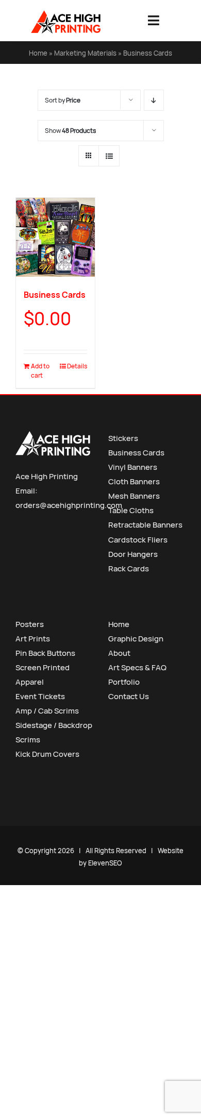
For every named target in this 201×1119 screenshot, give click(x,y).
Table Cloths (131, 510)
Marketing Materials (85, 53)
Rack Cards (128, 568)
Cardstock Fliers (137, 539)
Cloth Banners (134, 481)
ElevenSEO (105, 863)
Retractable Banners (145, 524)
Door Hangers (133, 554)
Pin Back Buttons (45, 653)
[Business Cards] (55, 237)
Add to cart (40, 371)
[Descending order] (154, 100)
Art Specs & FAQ (137, 667)
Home (38, 53)
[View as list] (109, 156)
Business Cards (55, 294)
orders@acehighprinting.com (68, 505)
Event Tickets (40, 696)
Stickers (123, 438)
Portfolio (124, 681)
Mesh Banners (134, 495)
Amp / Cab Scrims (47, 710)
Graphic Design (135, 638)
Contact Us (128, 696)
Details (77, 366)
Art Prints (32, 638)
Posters (29, 624)
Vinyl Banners (132, 467)
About (119, 653)
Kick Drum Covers (47, 754)
